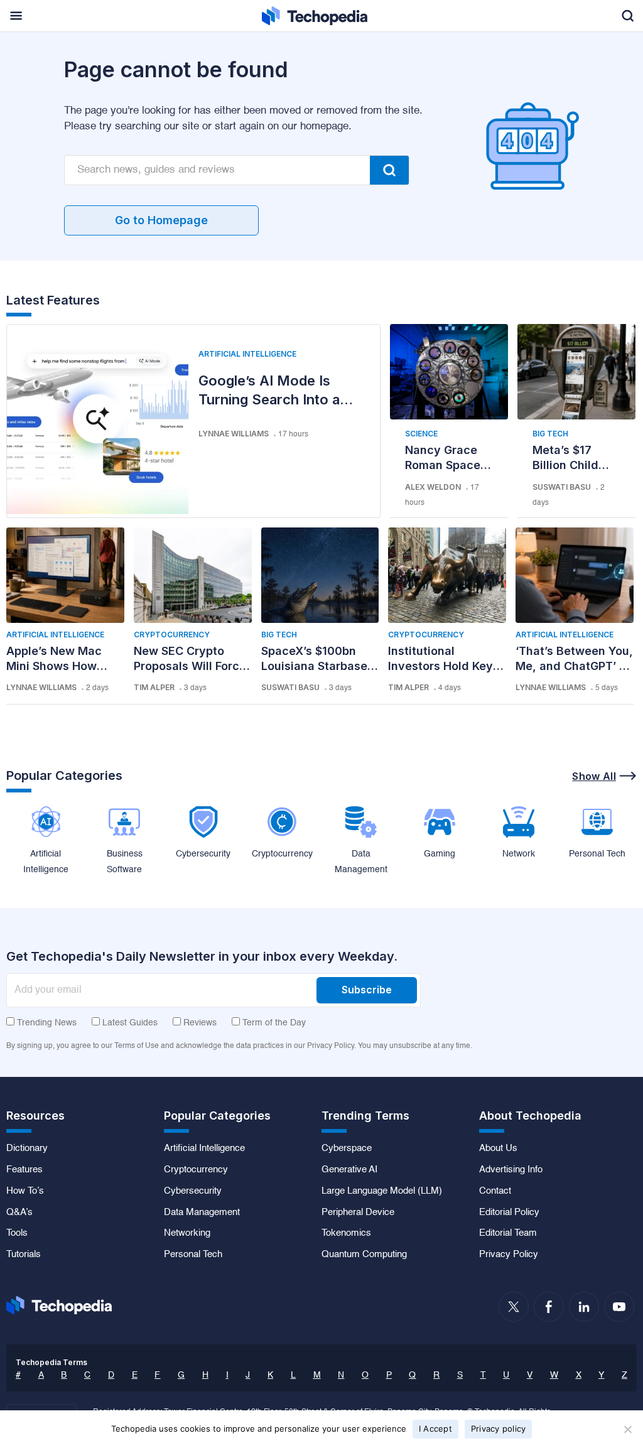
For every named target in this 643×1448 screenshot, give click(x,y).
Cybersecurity (193, 1191)
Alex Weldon (433, 487)
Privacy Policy (508, 1254)
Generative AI (349, 1169)
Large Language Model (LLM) (382, 1191)
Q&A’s (19, 1212)
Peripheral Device (358, 1212)
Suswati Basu (561, 487)
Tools (17, 1233)
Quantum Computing (364, 1254)
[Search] (389, 170)
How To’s (25, 1191)
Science (421, 433)
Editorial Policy (509, 1212)
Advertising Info (511, 1169)
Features (24, 1169)
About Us (498, 1148)
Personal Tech (193, 1254)
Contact (495, 1191)
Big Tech (550, 433)
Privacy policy (498, 1429)
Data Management (202, 1212)
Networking (187, 1233)
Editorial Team (508, 1233)
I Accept (435, 1429)
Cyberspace (347, 1148)
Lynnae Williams (233, 433)
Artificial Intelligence (247, 354)
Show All (594, 776)
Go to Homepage (161, 220)
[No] (627, 1429)
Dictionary (27, 1148)
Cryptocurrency (172, 634)
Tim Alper (154, 687)
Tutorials (23, 1254)
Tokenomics (346, 1233)
